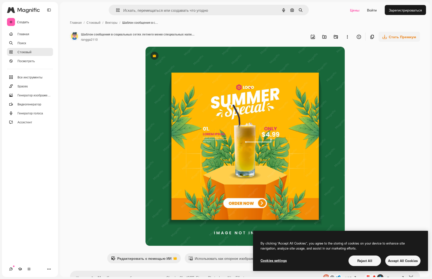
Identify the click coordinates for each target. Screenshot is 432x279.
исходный (179, 56)
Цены (355, 9)
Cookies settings (273, 260)
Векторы (111, 22)
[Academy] (20, 269)
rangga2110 (89, 39)
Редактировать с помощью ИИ (141, 259)
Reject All (364, 260)
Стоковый (93, 22)
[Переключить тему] (29, 269)
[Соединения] (11, 269)
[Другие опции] (347, 37)
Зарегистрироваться (405, 9)
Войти (372, 9)
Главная (76, 22)
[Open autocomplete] (116, 10)
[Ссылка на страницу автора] (74, 37)
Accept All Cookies (403, 260)
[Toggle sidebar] (49, 10)
